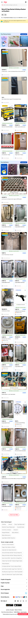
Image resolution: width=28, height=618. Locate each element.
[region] (14, 41)
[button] (2, 2)
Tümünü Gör (23, 34)
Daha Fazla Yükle (14, 514)
